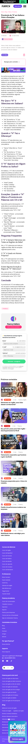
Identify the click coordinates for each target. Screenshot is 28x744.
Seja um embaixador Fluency (10, 618)
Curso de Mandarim (7, 569)
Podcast (4, 631)
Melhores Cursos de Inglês (9, 708)
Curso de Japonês (7, 564)
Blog (6, 12)
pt (8, 668)
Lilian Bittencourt (6, 588)
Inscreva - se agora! (14, 361)
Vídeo (5, 55)
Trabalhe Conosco (7, 604)
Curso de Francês (7, 556)
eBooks (4, 636)
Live (8, 426)
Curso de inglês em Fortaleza (10, 695)
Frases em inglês (6, 711)
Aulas (3, 628)
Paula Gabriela (6, 580)
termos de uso (11, 367)
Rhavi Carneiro (6, 577)
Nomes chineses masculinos (10, 716)
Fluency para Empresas (8, 612)
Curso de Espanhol (7, 553)
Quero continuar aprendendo (13, 327)
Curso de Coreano (7, 567)
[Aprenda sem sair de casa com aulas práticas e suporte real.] (13, 70)
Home (2, 12)
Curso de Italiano (7, 558)
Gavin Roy (5, 583)
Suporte (4, 609)
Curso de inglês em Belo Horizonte (11, 681)
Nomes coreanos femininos (9, 713)
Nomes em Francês (7, 722)
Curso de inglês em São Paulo (10, 678)
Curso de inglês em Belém (9, 698)
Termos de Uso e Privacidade (10, 615)
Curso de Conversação (8, 601)
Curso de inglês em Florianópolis (11, 700)
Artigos (4, 634)
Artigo (8, 400)
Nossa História (6, 644)
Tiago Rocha (5, 591)
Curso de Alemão (7, 561)
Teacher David (6, 594)
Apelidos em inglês (18, 711)
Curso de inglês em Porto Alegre (11, 689)
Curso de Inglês (6, 550)
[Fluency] (6, 6)
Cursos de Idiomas (8, 547)
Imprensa (4, 607)
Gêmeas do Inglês (7, 585)
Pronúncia (14, 12)
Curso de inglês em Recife (9, 692)
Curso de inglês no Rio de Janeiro (11, 684)
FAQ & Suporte (6, 652)
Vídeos (9, 12)
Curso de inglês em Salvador (10, 687)
